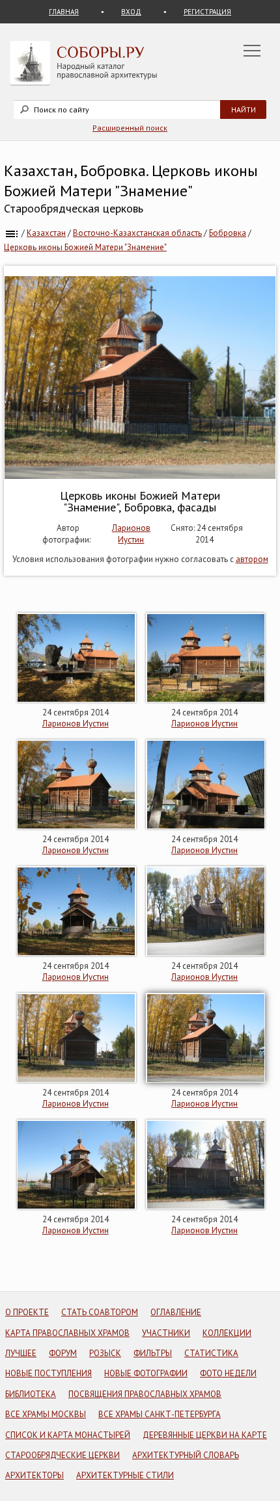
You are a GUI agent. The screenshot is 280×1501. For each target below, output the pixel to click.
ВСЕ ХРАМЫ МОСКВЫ (45, 1414)
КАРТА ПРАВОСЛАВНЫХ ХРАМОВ (67, 1333)
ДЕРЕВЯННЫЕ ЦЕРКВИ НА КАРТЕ (205, 1435)
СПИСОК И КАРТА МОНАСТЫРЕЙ (67, 1435)
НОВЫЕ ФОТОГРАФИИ (146, 1373)
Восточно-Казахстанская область (137, 232)
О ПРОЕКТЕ (27, 1312)
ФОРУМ (63, 1353)
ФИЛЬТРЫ (152, 1353)
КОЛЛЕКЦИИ (227, 1333)
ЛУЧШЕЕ (20, 1353)
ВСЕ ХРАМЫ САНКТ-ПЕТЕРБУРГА (159, 1414)
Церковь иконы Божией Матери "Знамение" (85, 247)
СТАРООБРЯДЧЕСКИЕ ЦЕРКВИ (62, 1455)
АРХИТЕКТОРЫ (34, 1475)
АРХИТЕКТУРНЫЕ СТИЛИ (125, 1475)
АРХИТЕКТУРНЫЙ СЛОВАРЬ (185, 1455)
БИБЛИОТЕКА (30, 1394)
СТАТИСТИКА (211, 1353)
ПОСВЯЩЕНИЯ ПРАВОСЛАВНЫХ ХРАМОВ (144, 1394)
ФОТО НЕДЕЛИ (228, 1373)
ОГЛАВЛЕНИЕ (175, 1312)
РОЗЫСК (105, 1353)
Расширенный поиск (129, 128)
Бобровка (227, 232)
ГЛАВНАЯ (64, 11)
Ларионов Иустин (131, 533)
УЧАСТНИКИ (166, 1333)
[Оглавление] (12, 232)
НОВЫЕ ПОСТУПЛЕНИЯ (48, 1373)
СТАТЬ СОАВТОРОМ (99, 1312)
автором (252, 559)
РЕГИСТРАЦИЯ (207, 11)
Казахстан (46, 232)
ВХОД (131, 11)
